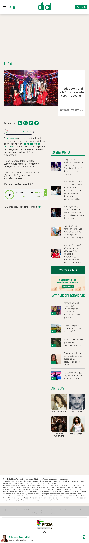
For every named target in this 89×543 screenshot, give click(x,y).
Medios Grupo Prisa (44, 528)
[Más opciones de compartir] (45, 190)
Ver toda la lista (68, 269)
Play (84, 538)
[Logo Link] (44, 6)
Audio (8, 64)
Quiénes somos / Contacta (13, 510)
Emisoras (29, 510)
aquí (40, 206)
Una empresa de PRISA (44, 522)
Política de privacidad (66, 510)
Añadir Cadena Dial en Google (20, 132)
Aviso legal (39, 510)
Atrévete (12, 138)
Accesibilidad (51, 510)
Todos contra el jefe (38, 193)
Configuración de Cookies (49, 513)
